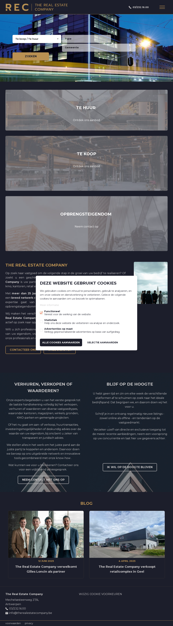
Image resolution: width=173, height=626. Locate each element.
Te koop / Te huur (26, 38)
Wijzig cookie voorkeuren (100, 594)
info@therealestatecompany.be (30, 613)
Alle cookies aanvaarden (61, 342)
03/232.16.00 (141, 7)
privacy (29, 623)
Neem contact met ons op (43, 479)
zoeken (31, 56)
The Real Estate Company (24, 594)
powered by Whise (82, 623)
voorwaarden (13, 623)
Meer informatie (49, 305)
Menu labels (162, 7)
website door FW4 (103, 623)
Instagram (165, 594)
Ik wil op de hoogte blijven (130, 467)
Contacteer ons (23, 349)
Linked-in (158, 594)
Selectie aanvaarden (102, 342)
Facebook (151, 594)
